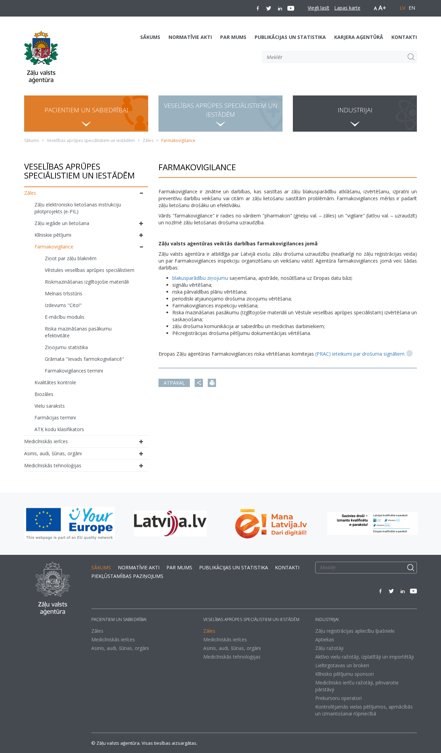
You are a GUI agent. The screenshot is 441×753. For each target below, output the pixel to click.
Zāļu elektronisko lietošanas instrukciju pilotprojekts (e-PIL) (77, 208)
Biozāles (43, 394)
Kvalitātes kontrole (55, 382)
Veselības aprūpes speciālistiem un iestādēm (91, 140)
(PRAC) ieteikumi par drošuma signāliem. (360, 353)
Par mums (233, 37)
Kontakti (404, 37)
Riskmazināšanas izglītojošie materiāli (87, 281)
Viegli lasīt (318, 7)
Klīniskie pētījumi (52, 235)
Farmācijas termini (55, 417)
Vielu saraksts (49, 406)
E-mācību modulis (64, 317)
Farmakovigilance (53, 246)
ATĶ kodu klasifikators (59, 429)
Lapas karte (347, 7)
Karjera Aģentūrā (358, 37)
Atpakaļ (174, 382)
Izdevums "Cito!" (63, 305)
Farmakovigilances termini (74, 370)
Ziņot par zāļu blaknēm (70, 258)
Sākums (150, 37)
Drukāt (212, 383)
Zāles (148, 140)
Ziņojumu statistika (66, 347)
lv (402, 7)
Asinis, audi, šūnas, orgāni (53, 453)
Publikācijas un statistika (290, 37)
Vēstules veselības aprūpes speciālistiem (89, 270)
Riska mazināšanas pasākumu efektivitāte (78, 332)
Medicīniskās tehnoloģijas (52, 465)
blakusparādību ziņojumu (200, 278)
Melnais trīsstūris (63, 293)
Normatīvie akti (190, 37)
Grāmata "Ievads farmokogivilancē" (84, 359)
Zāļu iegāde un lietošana (61, 223)
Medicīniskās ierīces (46, 441)
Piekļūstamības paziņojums (127, 576)
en (412, 7)
